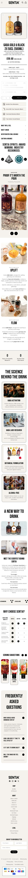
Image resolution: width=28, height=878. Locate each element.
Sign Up (14, 851)
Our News (14, 813)
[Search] (22, 2)
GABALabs (14, 800)
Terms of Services (14, 831)
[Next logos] (25, 159)
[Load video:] (14, 528)
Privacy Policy (14, 833)
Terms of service (19, 861)
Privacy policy (10, 861)
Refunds (14, 819)
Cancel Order (14, 806)
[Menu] (1, 2)
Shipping (14, 817)
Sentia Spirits (15, 859)
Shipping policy (9, 864)
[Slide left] (10, 41)
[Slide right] (17, 41)
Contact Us (14, 804)
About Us (14, 802)
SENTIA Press (14, 821)
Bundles (14, 789)
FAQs (14, 808)
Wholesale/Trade (14, 811)
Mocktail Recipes (14, 815)
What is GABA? (14, 798)
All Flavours (14, 791)
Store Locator (14, 823)
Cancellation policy (19, 864)
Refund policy (23, 859)
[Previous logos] (2, 159)
